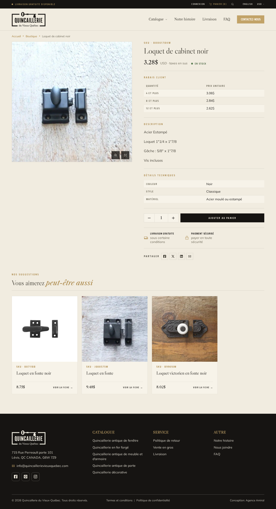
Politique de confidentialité (153, 500)
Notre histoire (224, 440)
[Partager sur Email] (189, 256)
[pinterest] (26, 476)
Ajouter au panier (222, 218)
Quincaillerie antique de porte (114, 465)
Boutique (31, 36)
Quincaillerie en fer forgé (111, 447)
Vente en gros (163, 447)
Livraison (159, 454)
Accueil (16, 36)
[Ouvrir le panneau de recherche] (232, 4)
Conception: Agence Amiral (247, 500)
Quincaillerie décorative (110, 472)
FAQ (217, 454)
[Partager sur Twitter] (173, 256)
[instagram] (36, 476)
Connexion (198, 4)
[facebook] (16, 476)
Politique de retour (166, 440)
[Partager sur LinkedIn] (181, 256)
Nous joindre (223, 447)
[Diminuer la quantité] (149, 218)
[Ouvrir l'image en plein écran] (125, 155)
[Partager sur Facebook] (164, 256)
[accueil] (28, 19)
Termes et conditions (119, 500)
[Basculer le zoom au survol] (116, 155)
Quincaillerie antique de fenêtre (115, 440)
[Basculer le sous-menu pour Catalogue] (166, 19)
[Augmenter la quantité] (173, 218)
